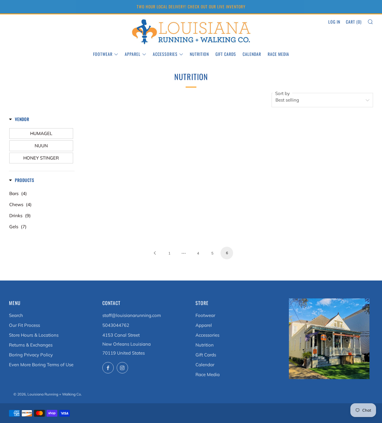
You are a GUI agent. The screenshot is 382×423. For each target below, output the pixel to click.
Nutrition (199, 54)
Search (16, 315)
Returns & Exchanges (31, 345)
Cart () (354, 22)
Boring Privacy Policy (31, 355)
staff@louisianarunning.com (131, 315)
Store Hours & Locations (33, 335)
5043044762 (115, 325)
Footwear (103, 54)
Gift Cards (225, 54)
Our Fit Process (24, 325)
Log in (334, 22)
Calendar (252, 54)
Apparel (133, 54)
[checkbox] (41, 133)
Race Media (278, 54)
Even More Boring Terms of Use (41, 364)
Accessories (165, 54)
